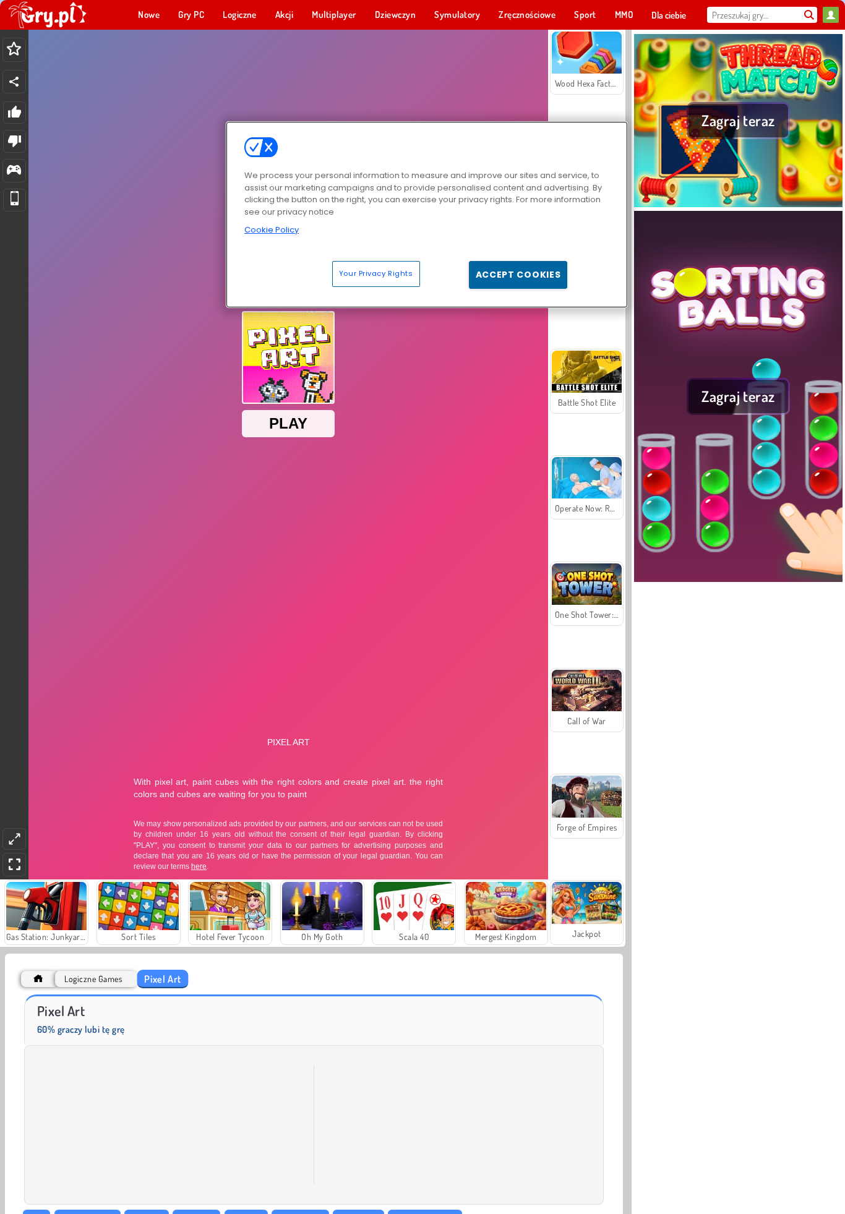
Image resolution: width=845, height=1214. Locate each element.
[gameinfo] (13, 171)
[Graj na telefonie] (14, 200)
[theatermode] (14, 839)
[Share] (14, 81)
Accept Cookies (518, 274)
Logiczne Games (93, 978)
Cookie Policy (271, 230)
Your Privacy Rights (376, 273)
